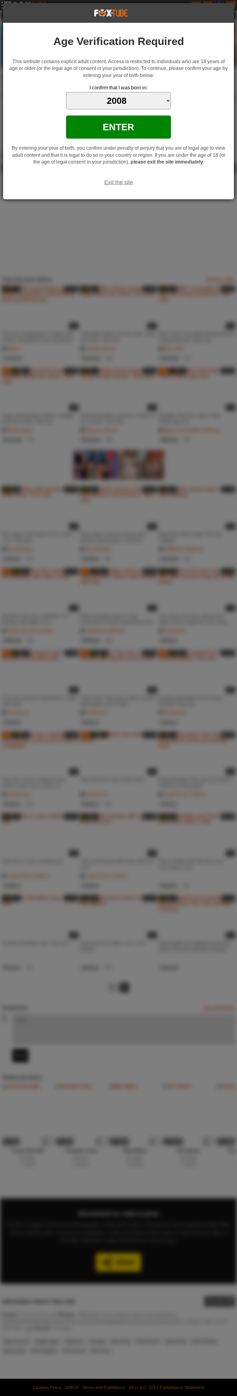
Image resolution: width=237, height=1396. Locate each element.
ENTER (118, 127)
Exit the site (118, 182)
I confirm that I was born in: (118, 87)
